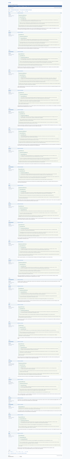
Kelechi (10, 260)
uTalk (9, 2)
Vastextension (11, 51)
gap (9, 433)
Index (9, 6)
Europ (10, 414)
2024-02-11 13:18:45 (20, 304)
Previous (11, 11)
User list (13, 6)
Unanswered (60, 7)
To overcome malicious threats (26, 9)
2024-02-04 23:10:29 (20, 185)
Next (27, 11)
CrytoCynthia (11, 404)
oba (9, 304)
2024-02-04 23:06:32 (20, 51)
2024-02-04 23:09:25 (20, 148)
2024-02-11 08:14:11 (20, 279)
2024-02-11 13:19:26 (20, 341)
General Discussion (15, 9)
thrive (10, 323)
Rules (16, 6)
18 (22, 11)
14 (16, 11)
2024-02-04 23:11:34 (20, 222)
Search (20, 6)
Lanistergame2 (11, 279)
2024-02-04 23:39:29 (20, 241)
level (9, 129)
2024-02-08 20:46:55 (20, 260)
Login (26, 6)
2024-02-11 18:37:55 (20, 433)
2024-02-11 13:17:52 (20, 286)
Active (57, 7)
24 (25, 11)
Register (23, 6)
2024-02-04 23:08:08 (20, 90)
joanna (10, 32)
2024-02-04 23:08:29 (20, 109)
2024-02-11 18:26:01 (20, 379)
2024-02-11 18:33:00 (20, 404)
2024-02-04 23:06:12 (20, 32)
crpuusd (10, 379)
